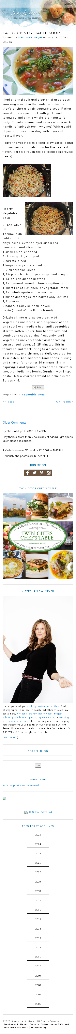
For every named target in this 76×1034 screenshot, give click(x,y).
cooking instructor (39, 706)
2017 (38, 900)
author (55, 706)
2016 (38, 909)
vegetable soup (33, 394)
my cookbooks (46, 717)
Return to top (39, 1027)
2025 (38, 834)
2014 (38, 928)
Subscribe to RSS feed (55, 1024)
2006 (38, 1004)
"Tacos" (10, 401)
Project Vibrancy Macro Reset (34, 713)
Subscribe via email (16, 1027)
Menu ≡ (69, 3)
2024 (38, 844)
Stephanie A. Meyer (16, 1024)
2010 (38, 966)
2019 (38, 881)
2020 (38, 872)
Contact (34, 1024)
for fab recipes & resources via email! (21, 785)
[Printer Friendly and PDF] (38, 387)
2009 (38, 975)
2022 (38, 853)
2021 (38, 862)
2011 (38, 956)
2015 (38, 919)
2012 (38, 947)
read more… (10, 737)
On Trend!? (63, 401)
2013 (38, 938)
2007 (38, 994)
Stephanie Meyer (30, 37)
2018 (38, 891)
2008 (38, 985)
